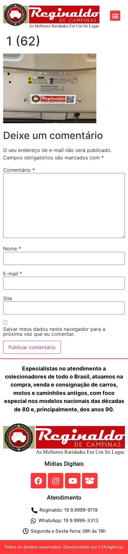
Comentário (19, 169)
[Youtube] (72, 480)
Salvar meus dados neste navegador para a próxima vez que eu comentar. (54, 331)
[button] (115, 16)
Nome (12, 248)
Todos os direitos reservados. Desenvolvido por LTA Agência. (64, 546)
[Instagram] (55, 480)
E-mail (12, 273)
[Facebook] (38, 480)
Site (7, 298)
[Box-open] (90, 480)
